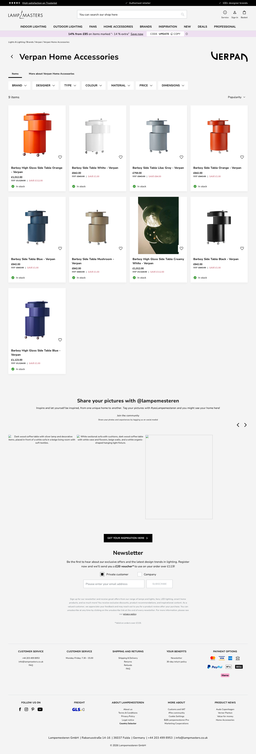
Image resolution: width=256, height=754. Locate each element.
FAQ (31, 665)
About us (127, 709)
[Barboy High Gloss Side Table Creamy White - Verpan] (158, 240)
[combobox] (132, 14)
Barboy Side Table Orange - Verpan (217, 168)
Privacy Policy (128, 716)
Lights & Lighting (16, 41)
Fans (93, 26)
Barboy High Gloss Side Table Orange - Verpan (36, 170)
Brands (29, 41)
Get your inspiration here (125, 538)
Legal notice (128, 719)
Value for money (225, 716)
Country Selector (127, 723)
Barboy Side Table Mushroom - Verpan (93, 261)
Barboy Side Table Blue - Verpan (33, 259)
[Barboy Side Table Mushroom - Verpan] (97, 240)
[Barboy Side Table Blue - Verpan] (37, 240)
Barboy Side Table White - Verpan (95, 168)
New (187, 26)
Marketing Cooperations (176, 723)
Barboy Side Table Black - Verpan (216, 259)
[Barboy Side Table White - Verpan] (97, 148)
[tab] (19, 85)
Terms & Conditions (127, 712)
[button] (60, 157)
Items (15, 73)
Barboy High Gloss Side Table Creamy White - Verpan (158, 261)
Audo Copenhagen (225, 709)
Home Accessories (225, 719)
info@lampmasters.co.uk (31, 661)
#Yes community (177, 712)
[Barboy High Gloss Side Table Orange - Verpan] (37, 148)
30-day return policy (177, 661)
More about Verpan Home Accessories (51, 73)
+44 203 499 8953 (31, 657)
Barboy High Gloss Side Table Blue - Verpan (35, 352)
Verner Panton (225, 712)
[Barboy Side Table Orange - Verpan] (219, 148)
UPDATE (165, 33)
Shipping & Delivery (128, 657)
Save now (137, 34)
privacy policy (129, 613)
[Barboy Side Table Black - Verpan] (219, 240)
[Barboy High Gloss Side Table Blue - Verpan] (37, 331)
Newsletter (176, 657)
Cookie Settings (176, 716)
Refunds (128, 665)
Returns (128, 661)
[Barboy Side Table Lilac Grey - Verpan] (158, 148)
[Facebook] (20, 709)
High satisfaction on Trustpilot (39, 3)
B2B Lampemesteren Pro (176, 719)
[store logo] (25, 14)
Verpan (38, 41)
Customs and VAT (176, 709)
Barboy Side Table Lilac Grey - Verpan (158, 168)
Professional (225, 26)
